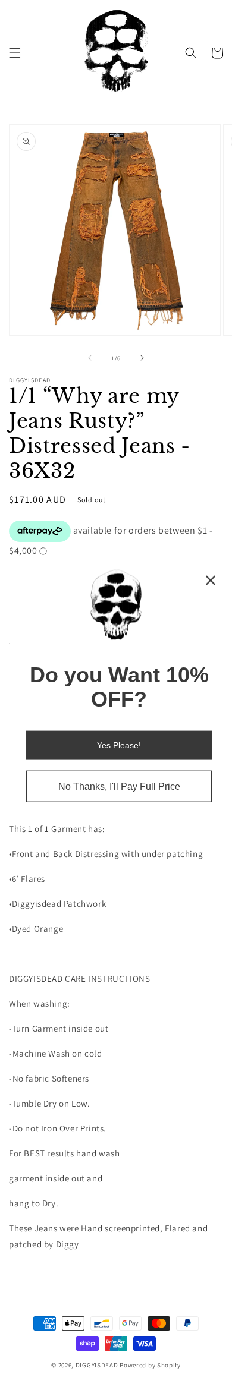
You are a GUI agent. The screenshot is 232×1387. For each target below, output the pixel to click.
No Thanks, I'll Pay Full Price (119, 786)
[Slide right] (142, 358)
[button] (15, 53)
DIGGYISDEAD (97, 1365)
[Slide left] (90, 358)
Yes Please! (119, 744)
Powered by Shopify (150, 1365)
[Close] (210, 580)
